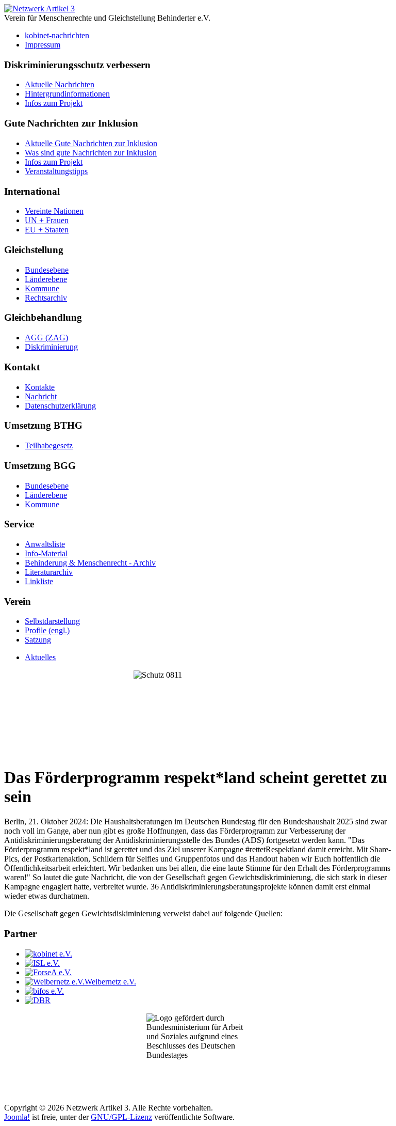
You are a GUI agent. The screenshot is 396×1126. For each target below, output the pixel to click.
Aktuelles (40, 657)
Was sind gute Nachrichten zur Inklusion (91, 152)
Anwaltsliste (45, 544)
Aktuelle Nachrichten (59, 84)
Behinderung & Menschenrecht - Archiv (90, 562)
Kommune (42, 288)
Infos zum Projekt (53, 103)
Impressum (42, 44)
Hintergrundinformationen (67, 93)
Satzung (38, 639)
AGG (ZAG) (46, 337)
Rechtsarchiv (46, 297)
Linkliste (39, 581)
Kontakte (40, 387)
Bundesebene (47, 269)
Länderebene (46, 279)
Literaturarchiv (49, 572)
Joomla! (17, 1117)
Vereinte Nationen (54, 211)
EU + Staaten (47, 229)
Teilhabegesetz (49, 445)
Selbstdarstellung (52, 621)
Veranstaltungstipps (56, 171)
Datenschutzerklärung (60, 405)
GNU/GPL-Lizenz (121, 1117)
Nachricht (41, 396)
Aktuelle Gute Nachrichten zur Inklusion (91, 143)
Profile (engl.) (47, 630)
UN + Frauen (47, 220)
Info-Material (46, 553)
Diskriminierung (51, 346)
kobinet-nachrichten (57, 35)
